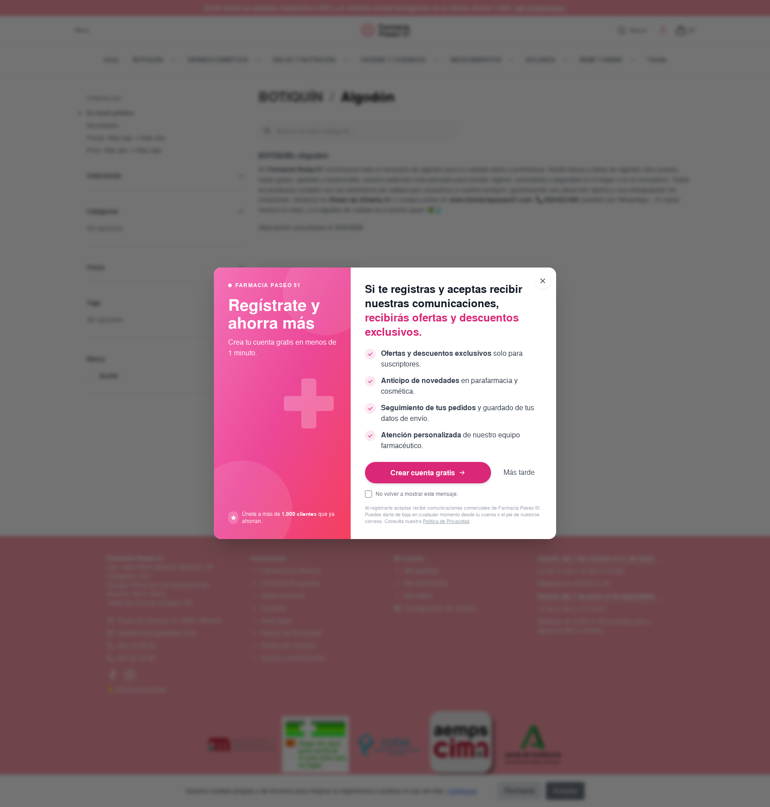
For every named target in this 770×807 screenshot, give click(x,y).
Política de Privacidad (446, 522)
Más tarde (519, 472)
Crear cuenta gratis (422, 472)
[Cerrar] (543, 281)
